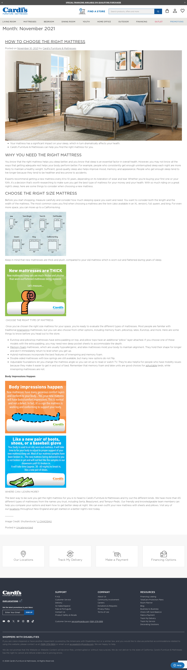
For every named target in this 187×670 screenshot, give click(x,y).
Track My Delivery (70, 560)
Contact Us (60, 612)
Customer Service (63, 599)
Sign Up (29, 612)
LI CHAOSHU (44, 521)
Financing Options (163, 560)
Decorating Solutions (149, 624)
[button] (2, 2)
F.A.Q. (57, 596)
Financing (141, 21)
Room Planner (146, 602)
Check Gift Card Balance (151, 612)
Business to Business (149, 609)
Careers (101, 602)
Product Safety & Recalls (66, 615)
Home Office (104, 21)
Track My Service (147, 621)
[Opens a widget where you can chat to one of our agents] (177, 665)
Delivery (58, 602)
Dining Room (68, 21)
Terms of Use (103, 612)
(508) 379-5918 (96, 621)
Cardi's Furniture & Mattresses (59, 48)
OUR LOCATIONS (10, 601)
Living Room (9, 21)
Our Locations (23, 560)
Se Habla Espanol (62, 606)
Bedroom (49, 21)
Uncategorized (24, 527)
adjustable (151, 365)
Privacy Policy (104, 609)
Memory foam (18, 347)
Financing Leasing (148, 596)
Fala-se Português (63, 609)
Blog (142, 606)
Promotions (176, 21)
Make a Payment (116, 560)
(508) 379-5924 (47, 644)
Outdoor (123, 21)
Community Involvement (108, 599)
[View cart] (167, 11)
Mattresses (30, 21)
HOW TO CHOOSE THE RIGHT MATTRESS (45, 41)
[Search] (158, 11)
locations (15, 509)
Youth (86, 21)
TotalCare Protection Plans (151, 599)
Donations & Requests (107, 606)
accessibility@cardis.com (82, 644)
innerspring (23, 330)
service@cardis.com (80, 621)
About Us (102, 596)
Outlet (159, 21)
